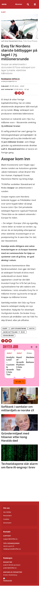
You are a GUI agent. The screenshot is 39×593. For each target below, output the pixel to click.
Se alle (18, 382)
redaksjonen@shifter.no (12, 549)
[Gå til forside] (4, 4)
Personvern (7, 516)
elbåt (5, 328)
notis (31, 328)
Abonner (18, 4)
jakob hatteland (10, 332)
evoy (23, 332)
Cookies (6, 519)
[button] (31, 347)
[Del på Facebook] (16, 93)
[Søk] (27, 4)
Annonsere (7, 523)
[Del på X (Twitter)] (19, 93)
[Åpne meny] (34, 4)
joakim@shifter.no (10, 568)
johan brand (8, 335)
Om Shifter (7, 512)
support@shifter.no (10, 539)
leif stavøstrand (18, 328)
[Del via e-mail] (22, 93)
